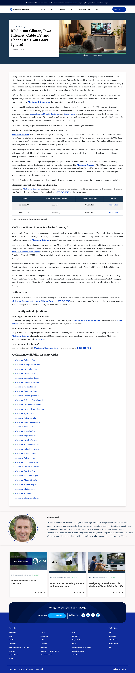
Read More (40, 592)
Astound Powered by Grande (19, 647)
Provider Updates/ (27, 575)
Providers (62, 9)
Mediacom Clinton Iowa (39, 102)
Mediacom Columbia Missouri (27, 382)
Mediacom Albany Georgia (26, 480)
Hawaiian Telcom (78, 651)
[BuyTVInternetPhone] (19, 9)
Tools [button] (71, 9)
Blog (96, 9)
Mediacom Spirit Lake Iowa (26, 413)
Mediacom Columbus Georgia (27, 449)
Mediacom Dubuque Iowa (25, 360)
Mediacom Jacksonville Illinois (27, 422)
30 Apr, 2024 (35, 575)
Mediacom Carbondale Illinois (27, 378)
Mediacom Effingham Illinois (27, 498)
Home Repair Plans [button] (84, 9)
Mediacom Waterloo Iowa (25, 453)
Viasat (11, 658)
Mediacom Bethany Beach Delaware (29, 409)
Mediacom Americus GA (25, 471)
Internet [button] (42, 9)
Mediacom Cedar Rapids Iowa (27, 396)
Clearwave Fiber (46, 655)
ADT (42, 640)
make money (73, 2)
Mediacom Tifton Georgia (25, 484)
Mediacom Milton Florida (25, 418)
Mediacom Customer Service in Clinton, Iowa (32, 301)
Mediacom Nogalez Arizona (26, 440)
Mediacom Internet (20, 134)
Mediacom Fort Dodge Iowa (26, 462)
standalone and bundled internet (44, 114)
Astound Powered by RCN (49, 651)
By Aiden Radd (15, 27)
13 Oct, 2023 (74, 577)
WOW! (74, 643)
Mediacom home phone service (26, 252)
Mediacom (44, 636)
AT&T (74, 632)
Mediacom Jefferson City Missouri (29, 400)
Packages (112, 636)
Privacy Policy (119, 669)
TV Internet (113, 640)
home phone (69, 114)
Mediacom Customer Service (87, 320)
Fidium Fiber (13, 655)
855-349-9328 (119, 10)
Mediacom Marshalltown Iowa (27, 444)
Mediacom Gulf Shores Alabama (28, 404)
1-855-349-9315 (62, 192)
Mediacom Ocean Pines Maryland (28, 373)
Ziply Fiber (76, 655)
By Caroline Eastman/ (16, 575)
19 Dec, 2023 (112, 577)
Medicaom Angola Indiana (25, 436)
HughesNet (76, 640)
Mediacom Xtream (85, 165)
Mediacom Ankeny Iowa (25, 458)
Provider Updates (23, 27)
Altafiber (43, 643)
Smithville (43, 647)
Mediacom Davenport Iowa (26, 391)
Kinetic (11, 640)
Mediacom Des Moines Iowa (26, 369)
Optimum (12, 643)
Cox (10, 636)
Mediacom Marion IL (23, 493)
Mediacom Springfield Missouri (27, 364)
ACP (110, 632)
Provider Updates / (66, 577)
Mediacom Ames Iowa (24, 427)
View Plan (113, 205)
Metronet (12, 651)
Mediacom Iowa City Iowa (25, 431)
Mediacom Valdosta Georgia (26, 476)
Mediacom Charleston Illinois (27, 467)
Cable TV (52, 9)
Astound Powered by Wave (81, 647)
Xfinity (42, 632)
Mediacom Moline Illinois (25, 387)
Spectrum (12, 632)
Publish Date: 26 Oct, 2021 (18, 49)
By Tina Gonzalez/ (93, 577)
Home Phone (113, 643)
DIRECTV (76, 636)
